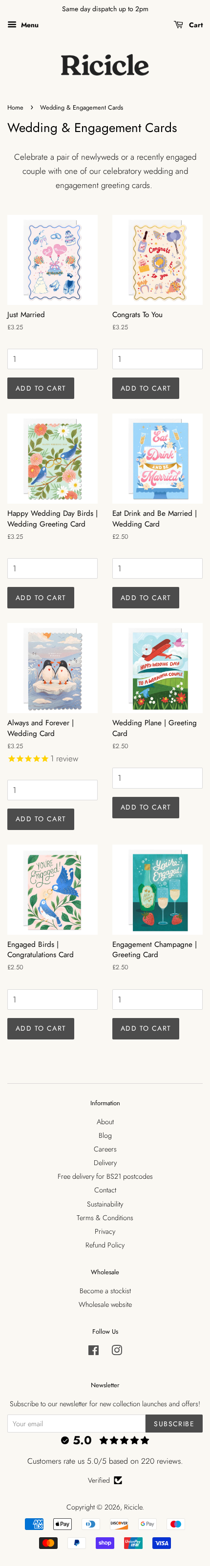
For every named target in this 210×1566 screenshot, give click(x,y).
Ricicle (133, 1507)
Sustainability (105, 1204)
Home (15, 107)
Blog (105, 1135)
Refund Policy (105, 1245)
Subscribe (174, 1424)
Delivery (105, 1163)
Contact (105, 1190)
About (105, 1122)
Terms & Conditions (105, 1218)
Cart (195, 25)
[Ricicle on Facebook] (93, 1352)
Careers (105, 1149)
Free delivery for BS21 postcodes (105, 1176)
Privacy (105, 1231)
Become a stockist (105, 1291)
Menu (29, 25)
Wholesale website (105, 1304)
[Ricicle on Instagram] (116, 1352)
